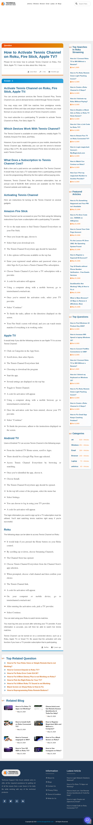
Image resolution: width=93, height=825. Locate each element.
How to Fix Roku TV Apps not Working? (77, 785)
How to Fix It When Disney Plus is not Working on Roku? (31, 677)
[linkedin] (23, 801)
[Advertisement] (46, 17)
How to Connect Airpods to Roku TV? (23, 670)
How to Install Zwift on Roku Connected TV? (23, 724)
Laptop (52, 4)
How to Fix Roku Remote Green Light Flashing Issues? (79, 76)
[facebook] (4, 801)
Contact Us (51, 786)
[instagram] (16, 801)
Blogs (59, 4)
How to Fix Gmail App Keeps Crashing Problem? (78, 417)
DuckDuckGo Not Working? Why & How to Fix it (79, 286)
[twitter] (10, 801)
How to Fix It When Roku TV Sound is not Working (28, 683)
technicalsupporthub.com (45, 821)
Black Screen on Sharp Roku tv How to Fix (25, 687)
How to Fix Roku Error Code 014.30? (22, 673)
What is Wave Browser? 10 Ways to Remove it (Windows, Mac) (79, 301)
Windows (36, 4)
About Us (50, 778)
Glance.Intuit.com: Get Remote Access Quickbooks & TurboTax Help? (78, 793)
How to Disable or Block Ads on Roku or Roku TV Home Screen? (79, 113)
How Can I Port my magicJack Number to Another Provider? (78, 176)
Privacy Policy (52, 790)
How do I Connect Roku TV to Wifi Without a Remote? (79, 61)
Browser (42, 4)
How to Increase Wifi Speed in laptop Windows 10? (80, 337)
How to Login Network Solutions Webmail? (78, 779)
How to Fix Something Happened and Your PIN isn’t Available (79, 203)
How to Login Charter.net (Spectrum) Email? (76, 800)
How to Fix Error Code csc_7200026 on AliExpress (78, 218)
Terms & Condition (54, 794)
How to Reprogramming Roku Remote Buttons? (27, 690)
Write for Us (51, 798)
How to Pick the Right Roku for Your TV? (24, 680)
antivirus (29, 4)
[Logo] (11, 772)
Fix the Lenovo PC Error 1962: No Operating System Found (79, 243)
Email (47, 4)
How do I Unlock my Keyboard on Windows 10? (79, 377)
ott (56, 4)
